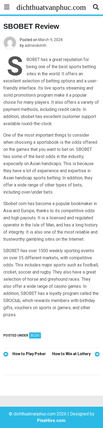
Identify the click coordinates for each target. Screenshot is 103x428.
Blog (35, 335)
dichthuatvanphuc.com (51, 7)
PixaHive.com (51, 420)
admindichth (35, 45)
